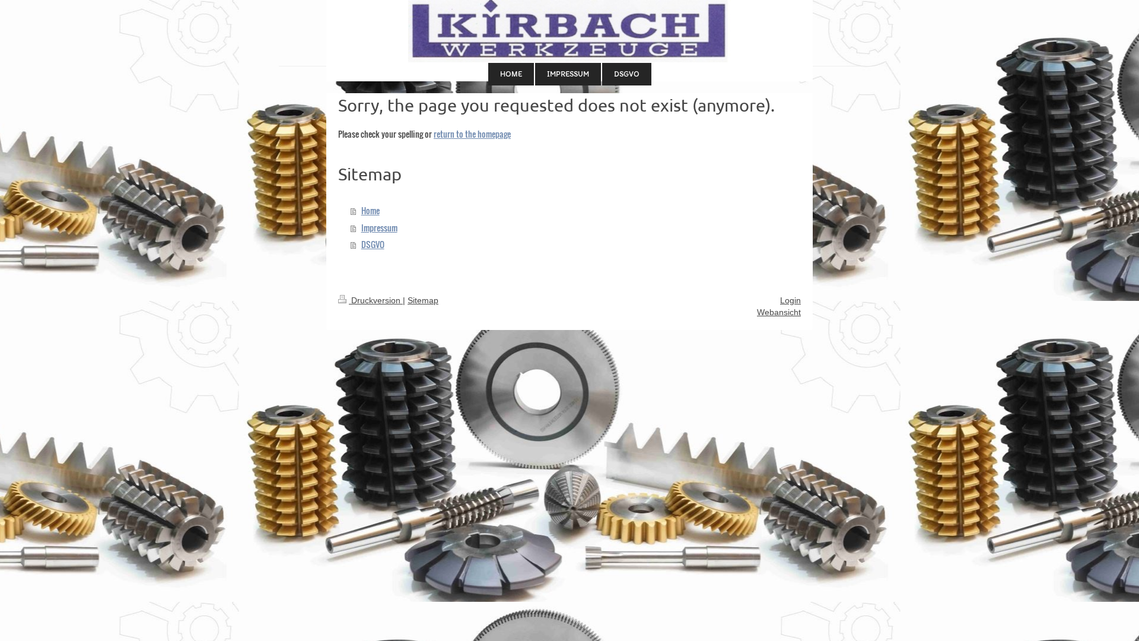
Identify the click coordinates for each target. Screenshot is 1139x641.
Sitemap (423, 300)
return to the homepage (472, 134)
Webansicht (779, 312)
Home (370, 210)
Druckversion (376, 300)
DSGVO (372, 244)
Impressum (379, 227)
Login (790, 300)
